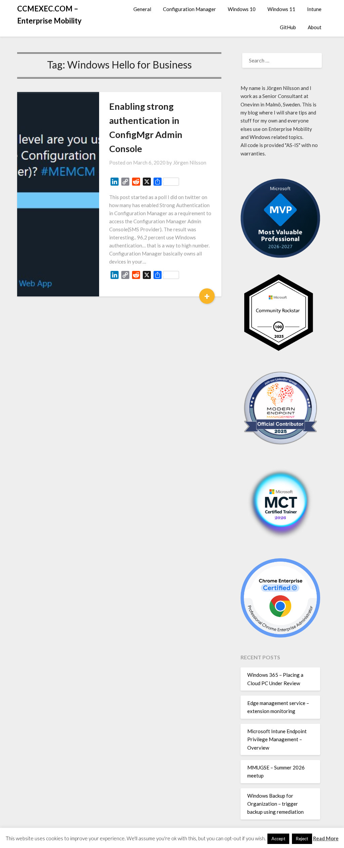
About (314, 27)
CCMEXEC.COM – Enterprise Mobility (49, 14)
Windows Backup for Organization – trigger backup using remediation (275, 804)
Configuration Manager (189, 9)
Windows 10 (242, 9)
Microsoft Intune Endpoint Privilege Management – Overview (277, 739)
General (142, 9)
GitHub (288, 27)
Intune (314, 9)
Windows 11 (281, 9)
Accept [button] (278, 838)
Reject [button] (302, 838)
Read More (326, 838)
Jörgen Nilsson (189, 162)
